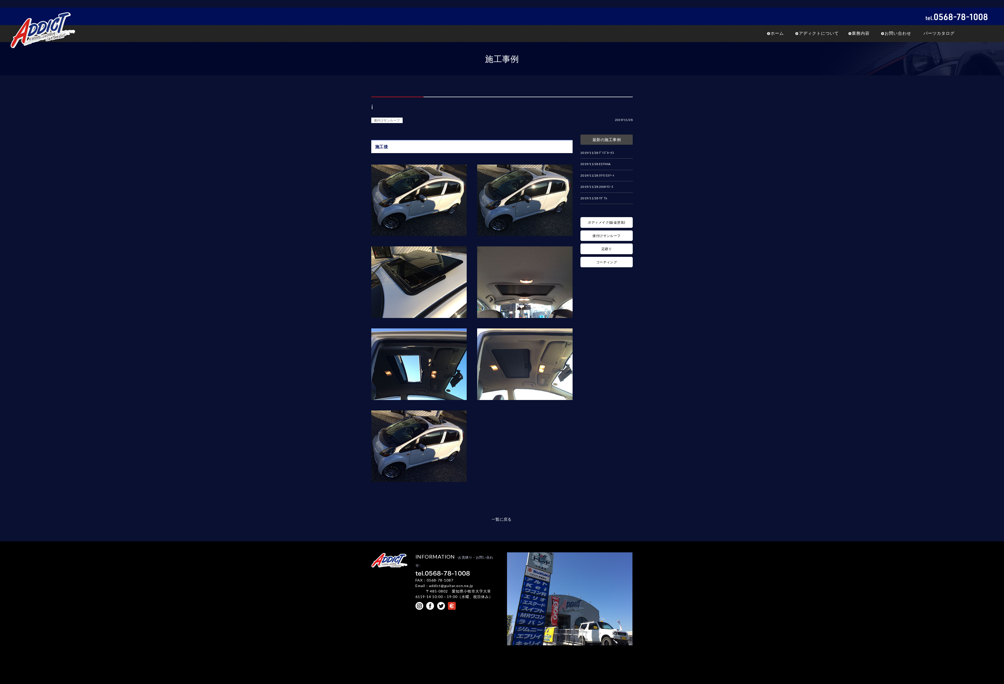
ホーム (777, 33)
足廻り (606, 249)
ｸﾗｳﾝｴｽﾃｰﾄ (606, 175)
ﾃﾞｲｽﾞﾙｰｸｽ (606, 153)
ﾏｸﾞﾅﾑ (603, 198)
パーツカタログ (939, 33)
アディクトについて (819, 33)
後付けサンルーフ (387, 120)
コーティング (606, 262)
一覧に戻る (502, 519)
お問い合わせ (898, 33)
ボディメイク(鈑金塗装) (606, 222)
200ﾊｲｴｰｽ (606, 187)
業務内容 (861, 33)
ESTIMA (605, 164)
